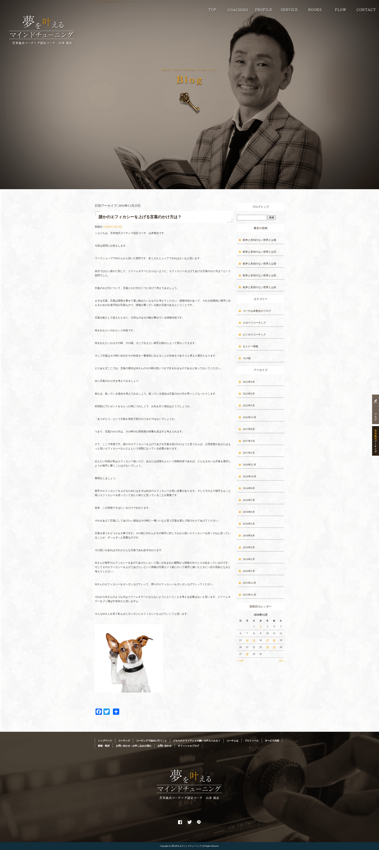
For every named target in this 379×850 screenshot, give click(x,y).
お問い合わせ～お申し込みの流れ (340, 10)
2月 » (281, 660)
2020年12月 (249, 417)
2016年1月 (249, 571)
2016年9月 (249, 488)
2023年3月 (249, 393)
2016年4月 (249, 535)
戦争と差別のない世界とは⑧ (259, 239)
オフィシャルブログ (188, 745)
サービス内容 (289, 10)
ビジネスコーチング (254, 334)
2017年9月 (249, 429)
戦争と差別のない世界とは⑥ (259, 263)
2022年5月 (249, 405)
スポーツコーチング (254, 322)
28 (247, 654)
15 (254, 640)
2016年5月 (249, 523)
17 (267, 640)
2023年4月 (249, 381)
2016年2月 (249, 559)
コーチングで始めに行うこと (151, 740)
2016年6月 (249, 511)
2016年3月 (249, 547)
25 (274, 647)
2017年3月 (249, 440)
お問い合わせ (366, 10)
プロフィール (263, 10)
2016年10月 (249, 476)
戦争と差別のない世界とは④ (259, 287)
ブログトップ (260, 206)
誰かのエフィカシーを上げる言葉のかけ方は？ (140, 217)
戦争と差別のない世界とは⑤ (259, 275)
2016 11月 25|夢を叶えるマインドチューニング (115, 2)
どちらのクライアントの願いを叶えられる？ (196, 740)
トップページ (212, 10)
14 (247, 640)
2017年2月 (249, 452)
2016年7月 (249, 500)
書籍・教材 (315, 10)
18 (274, 640)
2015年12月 (249, 582)
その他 (246, 358)
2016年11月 (249, 464)
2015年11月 (249, 594)
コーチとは (232, 740)
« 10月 (240, 660)
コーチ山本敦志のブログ (257, 310)
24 (267, 647)
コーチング (238, 10)
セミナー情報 (250, 346)
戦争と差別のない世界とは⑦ (259, 251)
